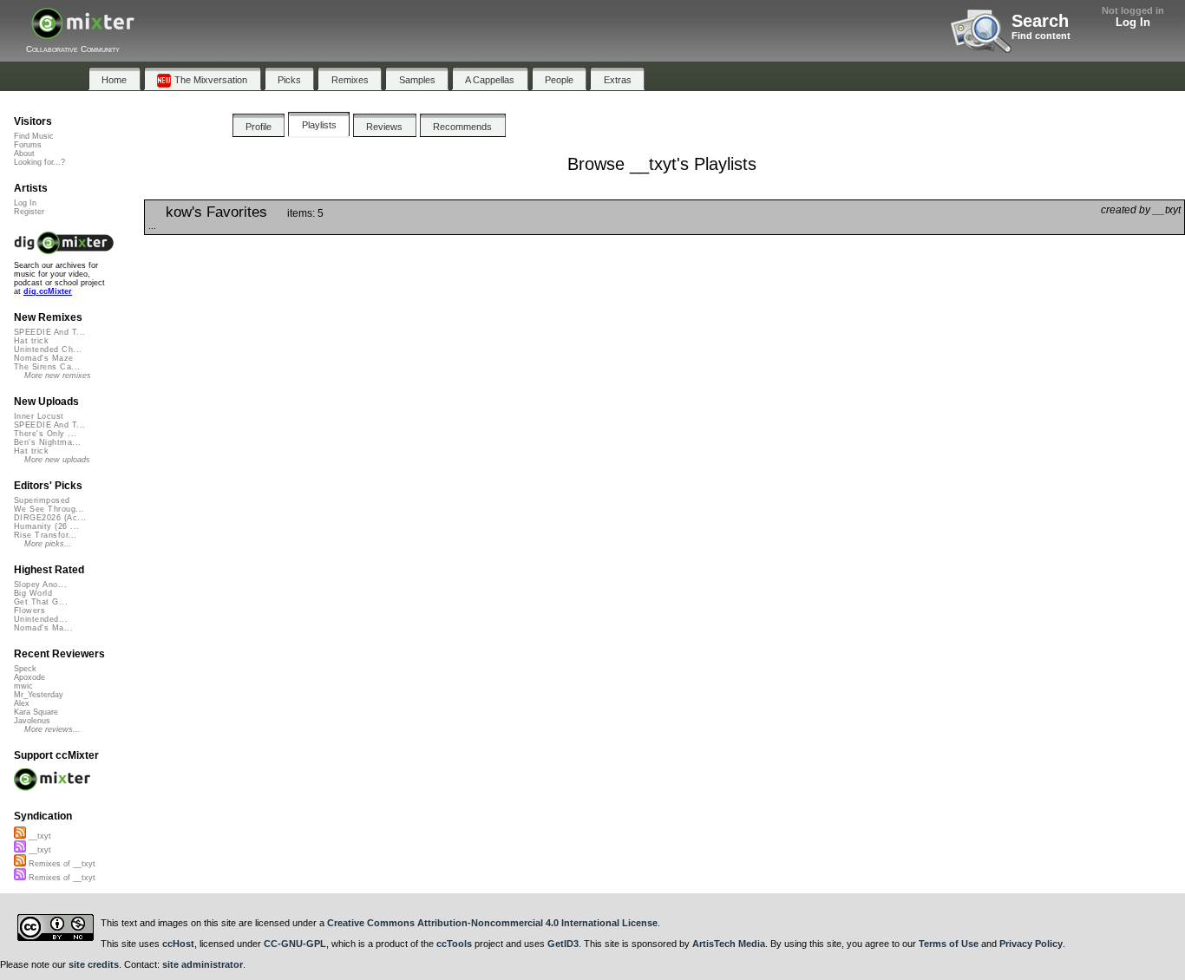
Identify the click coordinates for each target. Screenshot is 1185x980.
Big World (33, 593)
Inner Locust (39, 416)
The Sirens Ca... (47, 367)
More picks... (48, 543)
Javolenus (32, 720)
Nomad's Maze (44, 358)
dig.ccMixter (47, 291)
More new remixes (57, 375)
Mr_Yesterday (38, 694)
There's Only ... (45, 433)
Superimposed (42, 500)
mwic (23, 686)
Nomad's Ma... (43, 628)
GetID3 (563, 943)
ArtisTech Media (728, 943)
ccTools (454, 943)
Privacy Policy (1031, 943)
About (24, 153)
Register (29, 211)
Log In (1133, 22)
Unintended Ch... (48, 349)
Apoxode (29, 677)
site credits (94, 964)
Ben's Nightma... (47, 442)
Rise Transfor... (45, 535)
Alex (21, 703)
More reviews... (52, 729)
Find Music (34, 136)
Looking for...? (39, 162)
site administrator (202, 964)
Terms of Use (949, 943)
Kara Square (36, 712)
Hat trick (31, 340)
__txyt (38, 836)
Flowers (29, 610)
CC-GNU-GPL (295, 943)
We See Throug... (49, 509)
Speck (25, 668)
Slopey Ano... (40, 584)
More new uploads (57, 459)
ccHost (178, 943)
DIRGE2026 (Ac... (50, 517)
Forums (28, 144)
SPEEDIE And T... (49, 332)
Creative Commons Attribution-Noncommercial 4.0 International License (492, 923)
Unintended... (41, 619)
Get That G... (41, 602)
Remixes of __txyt (60, 863)
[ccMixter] (83, 32)
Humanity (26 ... (46, 526)
